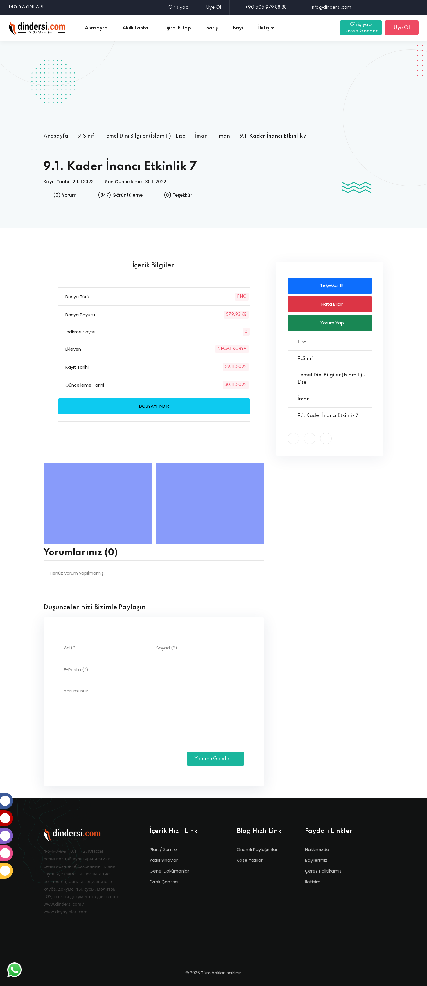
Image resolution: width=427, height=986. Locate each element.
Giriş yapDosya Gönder (361, 27)
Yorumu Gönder (213, 758)
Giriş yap (178, 7)
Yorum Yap (331, 323)
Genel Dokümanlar (169, 871)
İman (201, 136)
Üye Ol (213, 7)
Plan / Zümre (163, 849)
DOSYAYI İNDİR (154, 406)
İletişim (312, 882)
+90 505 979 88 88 (266, 7)
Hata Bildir (331, 304)
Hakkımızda (317, 849)
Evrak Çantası (164, 882)
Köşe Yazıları (250, 860)
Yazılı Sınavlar (164, 860)
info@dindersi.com (331, 7)
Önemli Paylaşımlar (257, 849)
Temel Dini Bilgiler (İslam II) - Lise (144, 136)
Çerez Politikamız (323, 871)
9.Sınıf (86, 136)
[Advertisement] (213, 86)
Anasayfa (56, 136)
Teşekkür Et (331, 285)
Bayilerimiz (316, 860)
